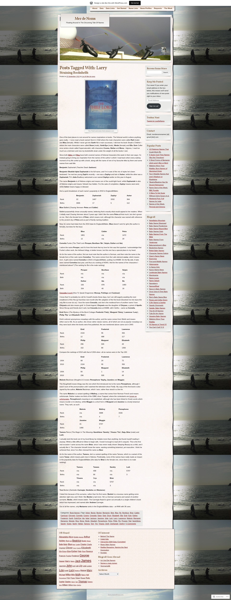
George (84, 555)
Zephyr (122, 524)
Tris (96, 524)
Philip (115, 521)
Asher (88, 513)
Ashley (62, 541)
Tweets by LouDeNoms (155, 121)
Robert (78, 578)
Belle (61, 544)
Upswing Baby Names (157, 316)
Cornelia (79, 515)
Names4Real (154, 286)
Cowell (66, 293)
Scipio (69, 524)
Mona (82, 521)
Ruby (88, 578)
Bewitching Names (156, 248)
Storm (73, 582)
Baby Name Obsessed (157, 223)
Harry (67, 561)
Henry (73, 561)
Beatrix (84, 541)
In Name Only (154, 267)
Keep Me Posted (155, 82)
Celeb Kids (104, 539)
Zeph (107, 524)
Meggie (71, 521)
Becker (99, 513)
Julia (106, 518)
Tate (76, 582)
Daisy (100, 515)
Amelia (76, 537)
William (65, 585)
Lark (111, 518)
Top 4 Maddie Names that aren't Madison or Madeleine (159, 176)
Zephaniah (114, 524)
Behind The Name (107, 536)
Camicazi (64, 515)
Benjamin (106, 513)
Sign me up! (153, 106)
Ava (67, 541)
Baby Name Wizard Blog (158, 229)
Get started (135, 3)
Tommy (90, 582)
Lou (61, 570)
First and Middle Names (158, 261)
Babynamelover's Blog (157, 245)
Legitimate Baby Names (158, 272)
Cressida (93, 515)
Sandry (63, 524)
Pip (119, 521)
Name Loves (154, 278)
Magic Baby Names (107, 544)
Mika (68, 574)
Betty (65, 544)
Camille (78, 544)
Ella (121, 515)
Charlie (89, 544)
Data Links (110, 8)
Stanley (68, 582)
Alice (71, 537)
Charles (83, 544)
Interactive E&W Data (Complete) (113, 542)
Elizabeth (115, 515)
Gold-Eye (77, 518)
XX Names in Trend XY (158, 324)
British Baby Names (156, 251)
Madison (77, 570)
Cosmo (86, 515)
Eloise (64, 551)
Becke (93, 513)
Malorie (129, 518)
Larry (115, 518)
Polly (68, 578)
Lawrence (122, 518)
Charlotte (62, 548)
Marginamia (153, 275)
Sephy (74, 524)
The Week (168, 8)
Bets (112, 513)
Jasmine (100, 518)
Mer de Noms (85, 18)
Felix (79, 551)
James (86, 561)
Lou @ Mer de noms (88, 76)
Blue (116, 513)
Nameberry (153, 283)
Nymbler (103, 553)
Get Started (121, 8)
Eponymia (153, 259)
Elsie (69, 551)
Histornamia (153, 264)
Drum (109, 515)
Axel (70, 541)
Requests (158, 8)
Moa (77, 521)
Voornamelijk (105, 566)
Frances (62, 556)
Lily (80, 566)
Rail (129, 521)
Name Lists (133, 8)
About (94, 8)
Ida (83, 518)
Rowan (83, 578)
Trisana (101, 524)
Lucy (71, 570)
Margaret (136, 518)
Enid (125, 515)
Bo (120, 513)
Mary (89, 570)
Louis (66, 570)
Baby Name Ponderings (158, 226)
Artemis (81, 537)
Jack (77, 560)
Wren (74, 585)
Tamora (87, 524)
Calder (136, 513)
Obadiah (93, 521)
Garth (71, 518)
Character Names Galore (158, 253)
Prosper (125, 521)
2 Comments (131, 524)
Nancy (83, 575)
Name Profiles (146, 8)
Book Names (75, 513)
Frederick (64, 518)
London (89, 566)
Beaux (89, 541)
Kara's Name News (156, 270)
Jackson (93, 518)
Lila (77, 566)
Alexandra (63, 537)
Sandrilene (136, 521)
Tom (92, 524)
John (69, 565)
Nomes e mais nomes (108, 563)
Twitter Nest (153, 117)
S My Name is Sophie (157, 302)
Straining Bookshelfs (74, 72)
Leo (73, 566)
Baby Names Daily (156, 231)
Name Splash (154, 281)
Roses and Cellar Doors (158, 300)
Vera (60, 585)
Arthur (87, 536)
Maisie (83, 570)
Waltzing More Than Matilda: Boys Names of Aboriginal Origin (158, 168)
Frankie (68, 556)
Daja (104, 515)
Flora (83, 551)
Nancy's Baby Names (157, 289)
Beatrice (76, 540)
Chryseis (72, 515)
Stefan (80, 524)
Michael (62, 575)
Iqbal (87, 518)
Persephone (102, 521)
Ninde (87, 521)
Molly (78, 574)
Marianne (64, 521)
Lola (84, 566)
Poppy (73, 578)
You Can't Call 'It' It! (156, 327)
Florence (89, 551)
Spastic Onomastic (156, 305)
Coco (74, 548)
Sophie (61, 582)
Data (101, 8)
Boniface (125, 513)
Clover (69, 547)
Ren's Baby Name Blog (158, 297)
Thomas (82, 581)
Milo (73, 575)
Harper (61, 561)
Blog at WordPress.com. (115, 594)
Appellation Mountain (157, 220)
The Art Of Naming (156, 311)
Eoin (130, 515)
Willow (70, 585)
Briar (131, 513)
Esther (135, 515)
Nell (87, 575)
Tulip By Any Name (156, 313)
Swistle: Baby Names (157, 308)
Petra (110, 521)
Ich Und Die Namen (107, 560)
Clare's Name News (156, 256)
